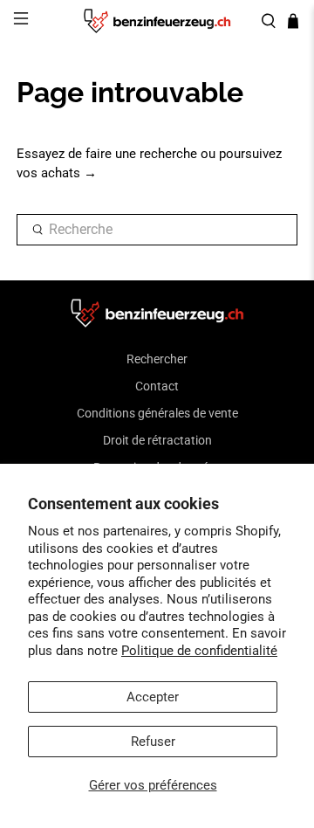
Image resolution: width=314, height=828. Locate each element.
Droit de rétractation (157, 440)
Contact (157, 386)
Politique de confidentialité (199, 651)
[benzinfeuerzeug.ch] (157, 21)
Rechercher (157, 359)
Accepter (152, 697)
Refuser (153, 741)
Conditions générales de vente (157, 413)
